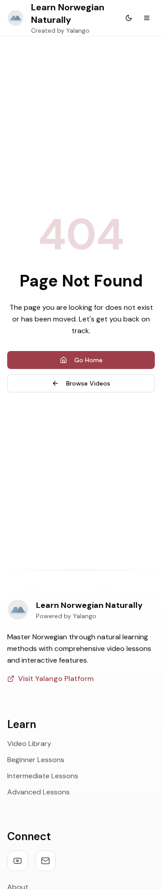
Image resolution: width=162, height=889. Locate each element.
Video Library (29, 743)
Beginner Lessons (35, 759)
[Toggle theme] (129, 18)
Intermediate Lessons (42, 776)
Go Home (88, 360)
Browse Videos (88, 383)
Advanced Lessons (38, 792)
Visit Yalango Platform (56, 678)
